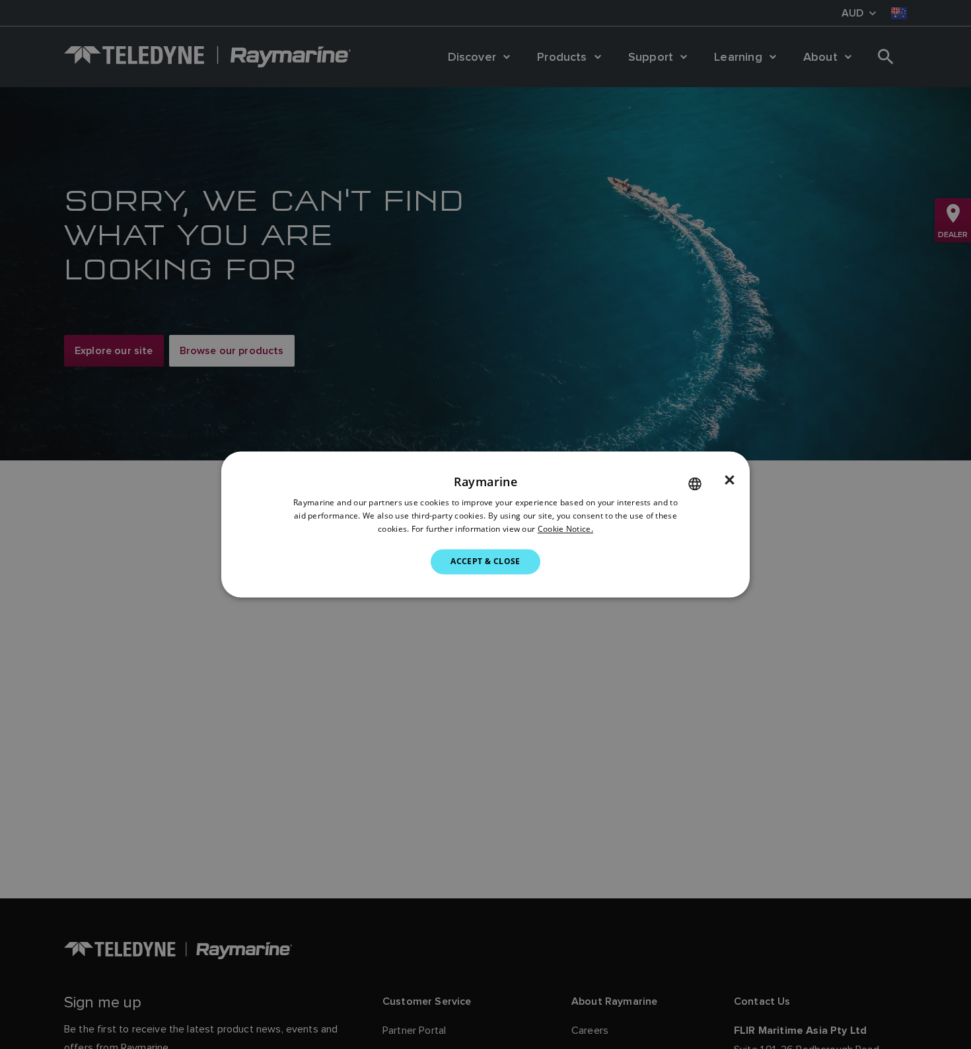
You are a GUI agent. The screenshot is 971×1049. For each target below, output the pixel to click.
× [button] (729, 480)
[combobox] (694, 483)
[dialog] (485, 524)
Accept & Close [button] (485, 561)
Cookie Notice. (565, 528)
